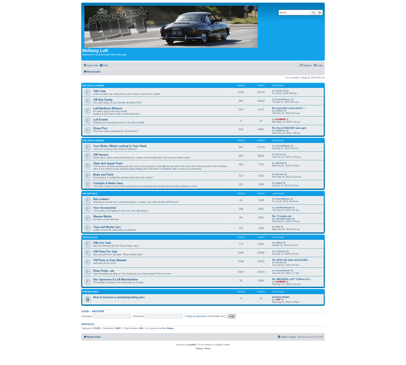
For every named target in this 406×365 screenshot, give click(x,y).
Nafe (277, 226)
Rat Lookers (101, 199)
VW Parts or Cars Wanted (109, 260)
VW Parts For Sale (105, 251)
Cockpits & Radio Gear (108, 183)
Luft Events (100, 119)
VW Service (100, 154)
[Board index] (171, 26)
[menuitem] (104, 65)
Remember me (216, 316)
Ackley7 (279, 110)
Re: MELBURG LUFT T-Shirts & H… (291, 279)
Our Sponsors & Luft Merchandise (115, 279)
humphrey (280, 130)
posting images (280, 297)
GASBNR (280, 119)
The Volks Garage (93, 140)
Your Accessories (104, 207)
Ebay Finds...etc (103, 270)
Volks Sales (89, 237)
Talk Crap (99, 91)
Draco (170, 328)
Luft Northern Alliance (107, 108)
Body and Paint (103, 174)
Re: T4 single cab (281, 216)
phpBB (191, 344)
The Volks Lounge (93, 85)
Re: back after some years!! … (289, 108)
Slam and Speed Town (108, 163)
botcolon (279, 174)
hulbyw (279, 183)
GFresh (279, 154)
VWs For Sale (102, 242)
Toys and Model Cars (107, 227)
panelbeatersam (283, 207)
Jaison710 (280, 90)
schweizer (280, 251)
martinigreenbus (283, 218)
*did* (278, 299)
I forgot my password (196, 316)
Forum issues (90, 292)
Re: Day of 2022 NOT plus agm (289, 128)
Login (85, 311)
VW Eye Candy (102, 99)
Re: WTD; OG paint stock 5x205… (291, 260)
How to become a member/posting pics (119, 297)
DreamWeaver (282, 99)
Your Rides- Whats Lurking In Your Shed (119, 146)
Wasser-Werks (102, 216)
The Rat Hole (90, 193)
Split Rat (279, 163)
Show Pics (100, 128)
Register (98, 311)
